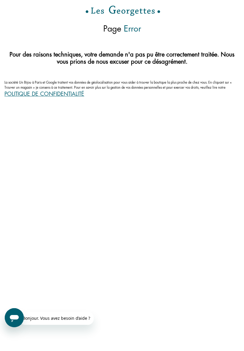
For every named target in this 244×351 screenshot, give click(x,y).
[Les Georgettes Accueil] (123, 11)
